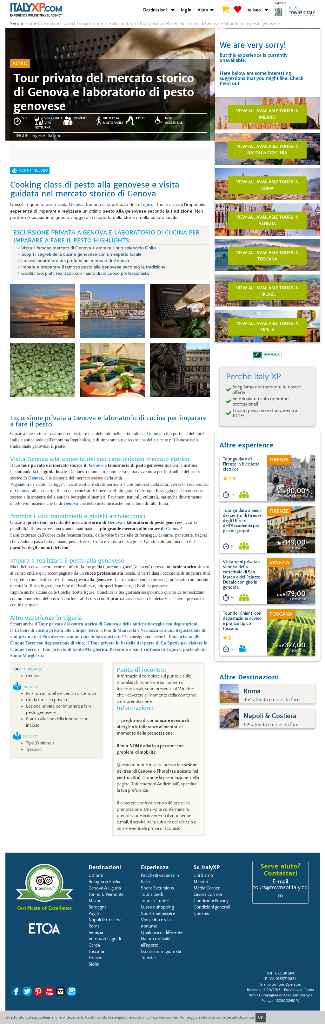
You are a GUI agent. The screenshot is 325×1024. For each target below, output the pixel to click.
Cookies (201, 913)
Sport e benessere (158, 913)
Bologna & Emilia (104, 881)
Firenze (95, 958)
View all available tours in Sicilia (267, 327)
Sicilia (94, 964)
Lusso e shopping (157, 907)
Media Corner (207, 888)
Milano (95, 900)
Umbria (96, 875)
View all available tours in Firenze (267, 291)
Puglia (94, 913)
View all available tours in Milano (267, 114)
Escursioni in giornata (161, 951)
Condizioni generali (212, 907)
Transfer (148, 958)
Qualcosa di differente (161, 932)
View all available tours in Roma (267, 185)
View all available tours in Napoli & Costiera (267, 149)
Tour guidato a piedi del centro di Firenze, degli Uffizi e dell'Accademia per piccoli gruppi (243, 520)
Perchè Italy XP (253, 376)
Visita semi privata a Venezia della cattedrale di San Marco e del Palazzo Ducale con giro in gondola (242, 574)
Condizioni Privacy (211, 900)
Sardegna (98, 907)
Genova (96, 465)
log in (186, 10)
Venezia (96, 932)
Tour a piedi (152, 894)
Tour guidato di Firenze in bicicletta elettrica (241, 464)
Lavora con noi (208, 894)
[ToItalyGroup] (295, 11)
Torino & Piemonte (106, 894)
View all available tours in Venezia (267, 220)
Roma (94, 926)
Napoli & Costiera (105, 919)
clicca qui (246, 1017)
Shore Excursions (157, 888)
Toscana (96, 951)
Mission (201, 881)
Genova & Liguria (105, 888)
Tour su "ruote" (155, 900)
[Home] (36, 10)
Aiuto (203, 10)
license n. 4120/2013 (263, 990)
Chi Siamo (203, 875)
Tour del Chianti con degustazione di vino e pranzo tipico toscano (242, 621)
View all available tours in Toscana (267, 255)
